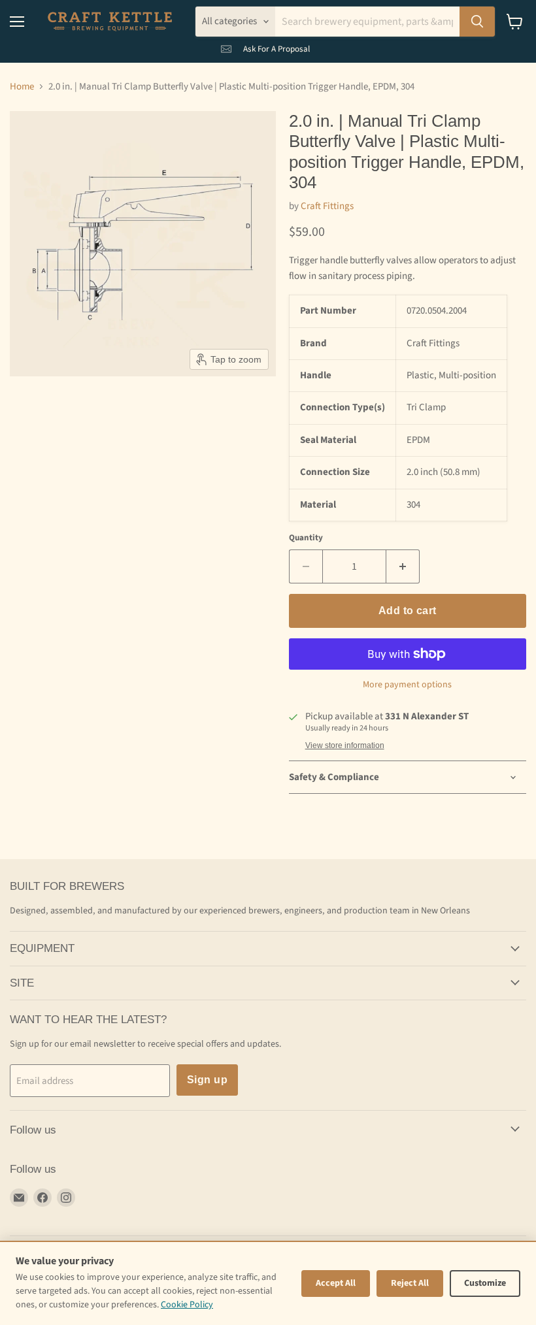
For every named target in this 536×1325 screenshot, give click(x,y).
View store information (344, 745)
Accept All (336, 1283)
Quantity (306, 538)
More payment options (407, 684)
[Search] (477, 22)
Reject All (410, 1283)
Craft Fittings (327, 206)
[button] (265, 46)
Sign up (207, 1079)
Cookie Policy (187, 1304)
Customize (485, 1283)
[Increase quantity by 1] (403, 566)
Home (22, 86)
